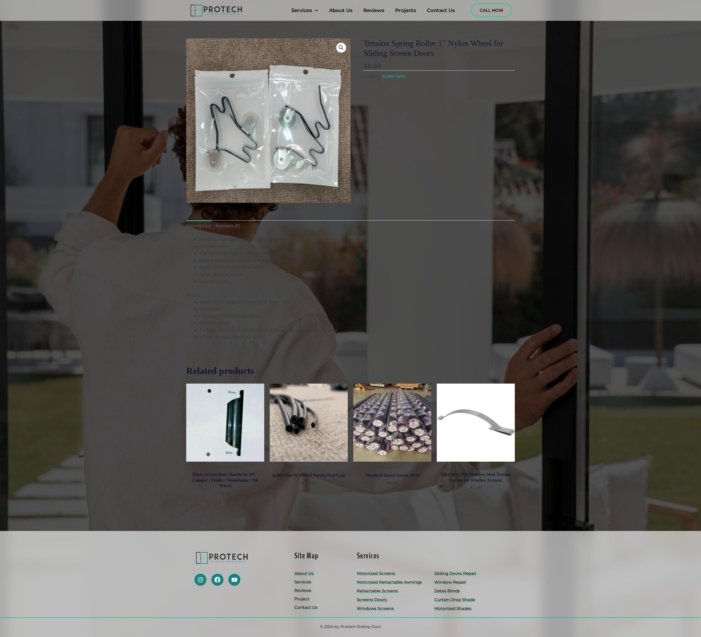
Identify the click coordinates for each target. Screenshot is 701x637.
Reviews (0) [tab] (228, 226)
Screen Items (394, 76)
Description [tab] (198, 226)
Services (301, 10)
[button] (341, 48)
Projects (405, 10)
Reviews (373, 10)
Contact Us (441, 10)
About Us (340, 10)
